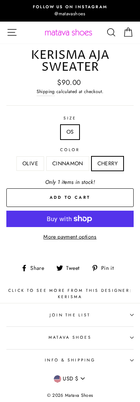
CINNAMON (67, 163)
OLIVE (30, 163)
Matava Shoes (70, 337)
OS (70, 131)
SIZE (69, 118)
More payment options (69, 236)
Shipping (46, 91)
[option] (70, 11)
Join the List (70, 315)
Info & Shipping (70, 360)
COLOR (70, 150)
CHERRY (107, 163)
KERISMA (70, 297)
